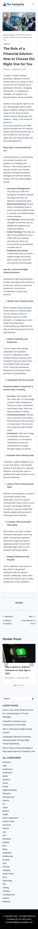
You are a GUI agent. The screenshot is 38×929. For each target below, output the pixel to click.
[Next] (32, 664)
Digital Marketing (10, 790)
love (4, 835)
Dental (5, 786)
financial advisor (25, 308)
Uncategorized (9, 895)
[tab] (14, 685)
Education (7, 793)
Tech (5, 877)
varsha (7, 69)
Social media (8, 874)
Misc (4, 846)
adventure (7, 762)
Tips (4, 884)
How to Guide (8, 821)
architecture (7, 769)
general (6, 811)
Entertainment (8, 797)
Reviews (6, 860)
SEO (5, 863)
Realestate (7, 853)
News (5, 849)
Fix (4, 804)
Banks (5, 776)
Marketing (7, 839)
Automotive (7, 773)
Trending (6, 891)
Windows (6, 901)
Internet (6, 828)
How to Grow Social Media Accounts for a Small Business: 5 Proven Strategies (18, 713)
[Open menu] (33, 4)
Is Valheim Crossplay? (8, 620)
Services (6, 867)
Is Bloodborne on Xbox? (28, 620)
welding (6, 898)
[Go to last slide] (6, 664)
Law (4, 832)
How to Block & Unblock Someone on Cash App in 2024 (17, 670)
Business (6, 780)
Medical (6, 842)
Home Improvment (10, 818)
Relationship (8, 856)
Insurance (7, 825)
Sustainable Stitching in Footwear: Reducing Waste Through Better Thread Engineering (17, 740)
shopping (6, 870)
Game (5, 807)
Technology (7, 881)
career (5, 783)
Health (5, 814)
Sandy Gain (11, 678)
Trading (6, 888)
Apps (5, 766)
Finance (6, 44)
